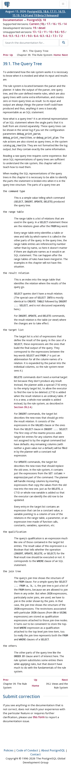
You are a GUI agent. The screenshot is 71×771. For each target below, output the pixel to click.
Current (34, 24)
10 (50, 32)
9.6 (56, 32)
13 (34, 32)
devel (41, 28)
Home (57, 55)
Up (11, 55)
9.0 (30, 36)
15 (59, 24)
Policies (8, 750)
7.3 (54, 36)
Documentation (13, 20)
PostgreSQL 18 (36, 20)
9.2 (17, 36)
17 (48, 24)
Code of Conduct (27, 750)
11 (45, 32)
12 (39, 32)
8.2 (48, 36)
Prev (5, 55)
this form (39, 717)
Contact (35, 754)
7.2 (61, 36)
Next (65, 55)
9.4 (5, 36)
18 (42, 24)
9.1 (23, 36)
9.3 (11, 36)
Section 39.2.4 (22, 407)
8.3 (42, 36)
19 (34, 28)
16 (53, 24)
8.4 (36, 36)
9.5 (63, 32)
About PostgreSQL (53, 750)
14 (65, 24)
